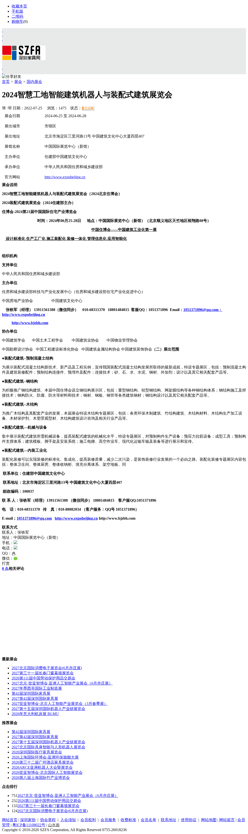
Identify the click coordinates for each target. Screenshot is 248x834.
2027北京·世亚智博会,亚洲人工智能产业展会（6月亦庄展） (62, 683)
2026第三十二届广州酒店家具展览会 (43, 762)
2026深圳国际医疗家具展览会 (37, 752)
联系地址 (168, 820)
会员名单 (148, 820)
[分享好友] (11, 76)
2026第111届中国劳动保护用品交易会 (43, 678)
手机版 (17, 11)
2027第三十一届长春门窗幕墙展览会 (43, 673)
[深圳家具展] (2, 35)
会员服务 (108, 820)
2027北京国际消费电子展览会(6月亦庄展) (47, 668)
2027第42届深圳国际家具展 (35, 698)
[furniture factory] (2, 39)
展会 (18, 82)
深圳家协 (28, 820)
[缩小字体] (10, 107)
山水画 (54, 825)
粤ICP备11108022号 (28, 825)
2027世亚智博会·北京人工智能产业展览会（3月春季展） (60, 704)
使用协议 (188, 820)
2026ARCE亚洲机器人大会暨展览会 (42, 767)
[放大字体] (4, 107)
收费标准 (128, 820)
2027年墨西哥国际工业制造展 (37, 688)
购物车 (17, 21)
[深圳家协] (2, 30)
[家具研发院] (2, 67)
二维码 (17, 16)
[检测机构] (2, 72)
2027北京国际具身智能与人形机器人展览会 (48, 747)
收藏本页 (19, 6)
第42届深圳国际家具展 (31, 693)
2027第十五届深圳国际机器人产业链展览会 (48, 709)
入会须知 (68, 820)
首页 (6, 82)
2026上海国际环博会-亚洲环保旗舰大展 (45, 757)
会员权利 (88, 820)
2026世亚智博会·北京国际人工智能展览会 (47, 772)
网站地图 (209, 820)
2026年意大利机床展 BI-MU (35, 714)
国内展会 (34, 82)
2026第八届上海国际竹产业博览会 (41, 778)
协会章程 (48, 820)
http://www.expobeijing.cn (65, 177)
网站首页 (9, 820)
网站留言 (227, 820)
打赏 (6, 563)
